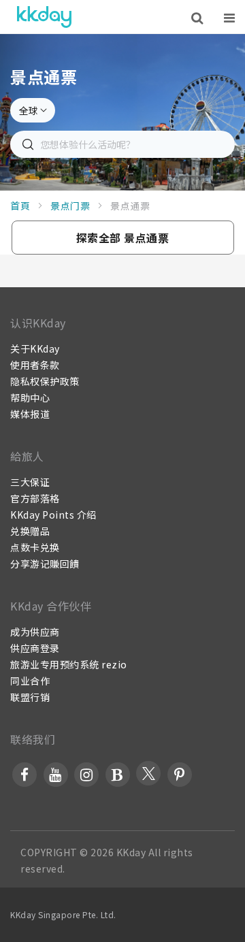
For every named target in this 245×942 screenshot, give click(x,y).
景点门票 (70, 205)
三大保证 (30, 482)
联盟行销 (30, 697)
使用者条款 (35, 365)
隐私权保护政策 (45, 381)
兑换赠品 (30, 531)
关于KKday (35, 348)
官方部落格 (35, 498)
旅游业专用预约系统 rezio (68, 664)
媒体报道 (30, 414)
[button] (123, 238)
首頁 (20, 205)
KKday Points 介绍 (53, 514)
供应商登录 (35, 648)
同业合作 (30, 680)
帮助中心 (30, 397)
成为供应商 (35, 631)
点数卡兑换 (35, 547)
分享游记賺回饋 (45, 563)
